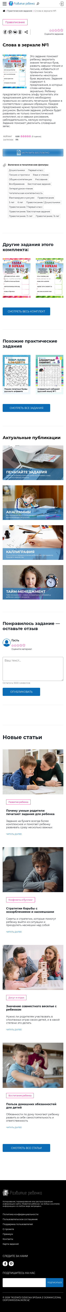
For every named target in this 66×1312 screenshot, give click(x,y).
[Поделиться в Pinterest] (10, 32)
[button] (5, 278)
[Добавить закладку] (26, 32)
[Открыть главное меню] (5, 3)
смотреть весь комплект (26, 311)
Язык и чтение (40, 174)
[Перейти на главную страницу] (21, 3)
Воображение (16, 184)
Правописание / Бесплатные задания (29, 211)
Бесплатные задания (39, 184)
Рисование (41, 179)
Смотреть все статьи (26, 1148)
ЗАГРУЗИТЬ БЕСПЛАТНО (35, 152)
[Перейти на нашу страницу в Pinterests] (11, 1263)
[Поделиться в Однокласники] (20, 32)
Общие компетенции (20, 179)
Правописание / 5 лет (21, 216)
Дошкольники (17, 170)
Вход (61, 4)
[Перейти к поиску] (38, 4)
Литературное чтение (21, 188)
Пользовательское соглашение (20, 1219)
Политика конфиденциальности (20, 1214)
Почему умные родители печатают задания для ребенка (30, 812)
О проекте (8, 1229)
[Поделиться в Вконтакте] (15, 32)
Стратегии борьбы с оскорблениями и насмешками (30, 910)
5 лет (11, 202)
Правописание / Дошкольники (43, 202)
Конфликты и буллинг (20, 899)
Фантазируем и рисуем (21, 197)
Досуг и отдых (16, 997)
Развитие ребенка (18, 802)
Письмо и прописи (19, 174)
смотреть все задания (26, 408)
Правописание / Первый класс (26, 207)
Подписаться (54, 1282)
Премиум (8, 1234)
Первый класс (35, 170)
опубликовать (21, 691)
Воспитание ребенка (20, 1095)
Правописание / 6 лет (47, 216)
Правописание (15, 22)
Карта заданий (11, 1244)
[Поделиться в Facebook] (5, 32)
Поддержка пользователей (18, 1224)
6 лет (20, 202)
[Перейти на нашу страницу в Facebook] (5, 1263)
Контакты (8, 1239)
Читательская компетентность (26, 193)
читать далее (14, 834)
